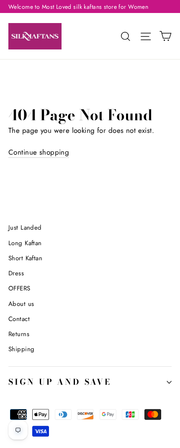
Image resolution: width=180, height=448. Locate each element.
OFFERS (19, 288)
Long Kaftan (25, 243)
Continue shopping (38, 152)
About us (21, 303)
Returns (18, 334)
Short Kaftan (25, 258)
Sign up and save (59, 382)
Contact (19, 319)
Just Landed (25, 227)
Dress (16, 273)
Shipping (21, 349)
